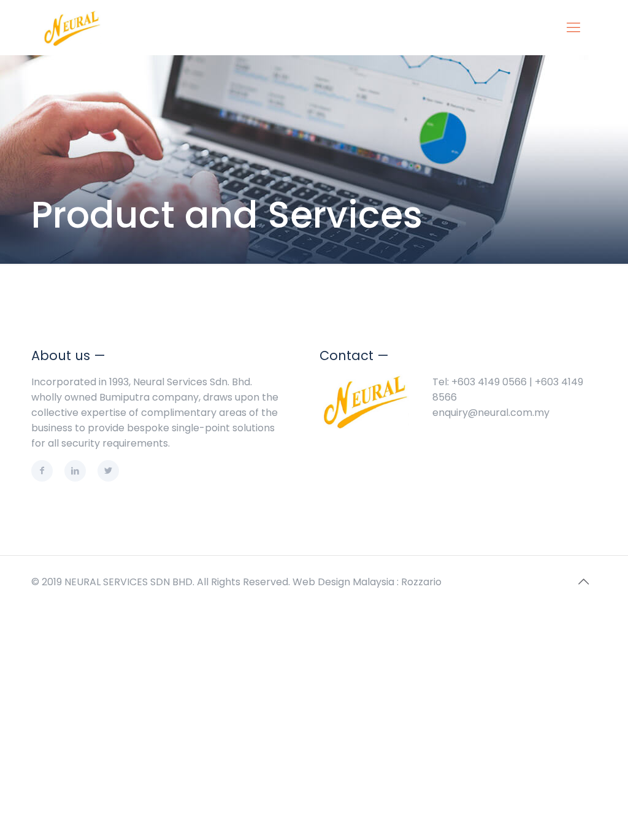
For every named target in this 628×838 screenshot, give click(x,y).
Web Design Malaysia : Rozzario (367, 582)
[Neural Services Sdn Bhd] (72, 27)
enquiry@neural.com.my (491, 413)
